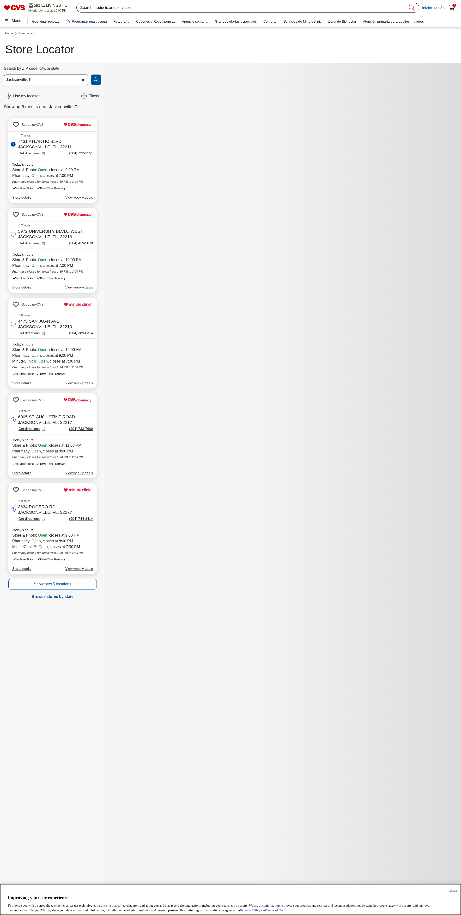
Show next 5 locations (52, 584)
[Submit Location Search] (96, 80)
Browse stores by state (52, 597)
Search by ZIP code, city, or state (31, 68)
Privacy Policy (250, 910)
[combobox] (46, 80)
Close (453, 890)
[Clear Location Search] (83, 80)
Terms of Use (274, 910)
